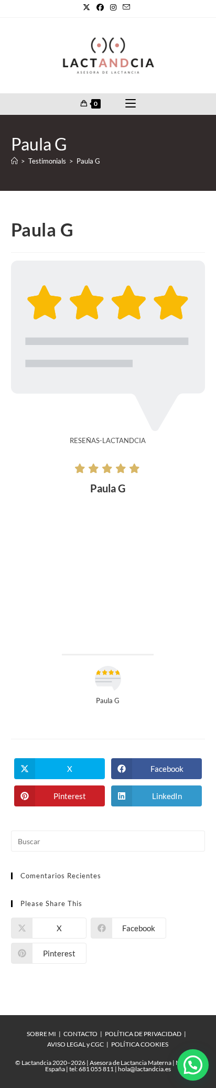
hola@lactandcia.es (144, 1069)
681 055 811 (96, 1069)
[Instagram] (113, 7)
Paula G (88, 161)
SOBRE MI (41, 1034)
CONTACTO (80, 1034)
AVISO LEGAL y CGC (75, 1044)
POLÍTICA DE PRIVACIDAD (143, 1034)
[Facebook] (100, 7)
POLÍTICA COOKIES (139, 1044)
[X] (88, 7)
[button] (193, 1065)
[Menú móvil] (130, 103)
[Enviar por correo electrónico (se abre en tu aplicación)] (126, 7)
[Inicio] (14, 161)
